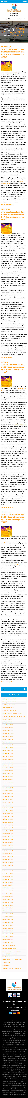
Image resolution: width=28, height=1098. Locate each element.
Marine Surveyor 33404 (8, 730)
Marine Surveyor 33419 (8, 773)
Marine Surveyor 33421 (8, 779)
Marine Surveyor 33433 (8, 810)
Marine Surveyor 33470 (8, 885)
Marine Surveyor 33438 (8, 825)
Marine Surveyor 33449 (8, 845)
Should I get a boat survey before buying (12, 959)
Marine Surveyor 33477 (8, 899)
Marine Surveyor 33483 (8, 913)
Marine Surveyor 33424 (8, 785)
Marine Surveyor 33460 (8, 856)
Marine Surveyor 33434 (8, 813)
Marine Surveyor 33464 (8, 868)
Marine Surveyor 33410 (8, 747)
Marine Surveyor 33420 (8, 776)
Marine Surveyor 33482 (8, 911)
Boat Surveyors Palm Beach (9, 710)
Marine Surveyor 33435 (8, 816)
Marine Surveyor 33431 (8, 805)
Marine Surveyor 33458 (8, 851)
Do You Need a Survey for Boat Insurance (12, 713)
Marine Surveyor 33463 (8, 865)
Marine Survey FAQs (20, 1096)
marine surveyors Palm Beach (10, 954)
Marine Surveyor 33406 (8, 736)
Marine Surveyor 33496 (8, 931)
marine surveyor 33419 (21, 424)
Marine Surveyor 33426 (8, 790)
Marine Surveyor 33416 (8, 765)
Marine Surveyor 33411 (8, 750)
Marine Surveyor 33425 (8, 788)
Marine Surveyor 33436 (8, 819)
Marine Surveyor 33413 (8, 756)
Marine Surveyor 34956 (8, 942)
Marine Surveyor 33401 (8, 722)
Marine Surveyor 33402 (8, 724)
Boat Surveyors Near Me (8, 707)
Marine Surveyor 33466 (8, 873)
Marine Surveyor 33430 (8, 802)
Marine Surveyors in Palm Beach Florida (12, 951)
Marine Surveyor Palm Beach (9, 948)
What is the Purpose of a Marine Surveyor (12, 968)
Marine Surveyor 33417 (8, 767)
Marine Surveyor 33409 (8, 745)
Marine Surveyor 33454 (8, 848)
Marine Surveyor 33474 (8, 893)
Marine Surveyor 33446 (8, 836)
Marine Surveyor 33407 (8, 739)
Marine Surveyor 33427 (8, 793)
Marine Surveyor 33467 (8, 876)
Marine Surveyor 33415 (8, 762)
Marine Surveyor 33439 (8, 828)
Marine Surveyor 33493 (8, 928)
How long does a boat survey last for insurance (14, 716)
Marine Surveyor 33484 (8, 916)
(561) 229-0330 (14, 13)
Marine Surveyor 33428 (8, 796)
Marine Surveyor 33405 (8, 733)
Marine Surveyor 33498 (8, 936)
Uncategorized (6, 965)
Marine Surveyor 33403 (8, 727)
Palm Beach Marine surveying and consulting (16, 1007)
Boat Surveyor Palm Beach (9, 704)
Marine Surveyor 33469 (8, 882)
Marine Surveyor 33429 (8, 799)
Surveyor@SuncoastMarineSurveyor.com (14, 18)
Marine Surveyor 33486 (8, 919)
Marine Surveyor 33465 (8, 871)
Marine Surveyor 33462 (8, 862)
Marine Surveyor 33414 (8, 759)
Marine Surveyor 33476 (8, 896)
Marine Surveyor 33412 (8, 753)
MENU (6, 1)
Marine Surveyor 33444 (8, 830)
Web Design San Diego (14, 1010)
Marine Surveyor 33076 (8, 719)
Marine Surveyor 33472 (8, 888)
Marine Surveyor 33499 (8, 939)
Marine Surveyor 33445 (8, 833)
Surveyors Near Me (7, 962)
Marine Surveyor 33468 (8, 879)
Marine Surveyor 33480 (8, 905)
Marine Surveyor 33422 (8, 782)
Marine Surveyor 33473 (8, 891)
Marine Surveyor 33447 (8, 839)
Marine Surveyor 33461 (8, 859)
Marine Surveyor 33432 (8, 808)
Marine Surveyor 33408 (8, 742)
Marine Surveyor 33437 (8, 822)
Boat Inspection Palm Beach (9, 699)
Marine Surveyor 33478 (8, 902)
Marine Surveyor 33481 (8, 908)
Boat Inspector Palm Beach (9, 702)
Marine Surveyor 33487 (8, 922)
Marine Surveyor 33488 (8, 925)
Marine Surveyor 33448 (8, 842)
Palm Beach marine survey (9, 957)
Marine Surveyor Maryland (9, 945)
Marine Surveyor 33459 (8, 853)
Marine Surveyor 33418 (8, 770)
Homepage (7, 35)
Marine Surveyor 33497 (8, 934)
